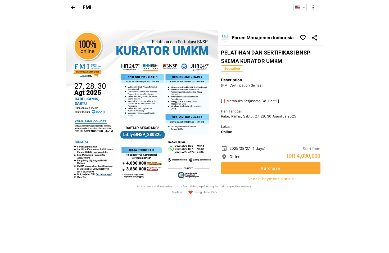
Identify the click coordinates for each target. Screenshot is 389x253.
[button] (300, 7)
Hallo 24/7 (210, 192)
